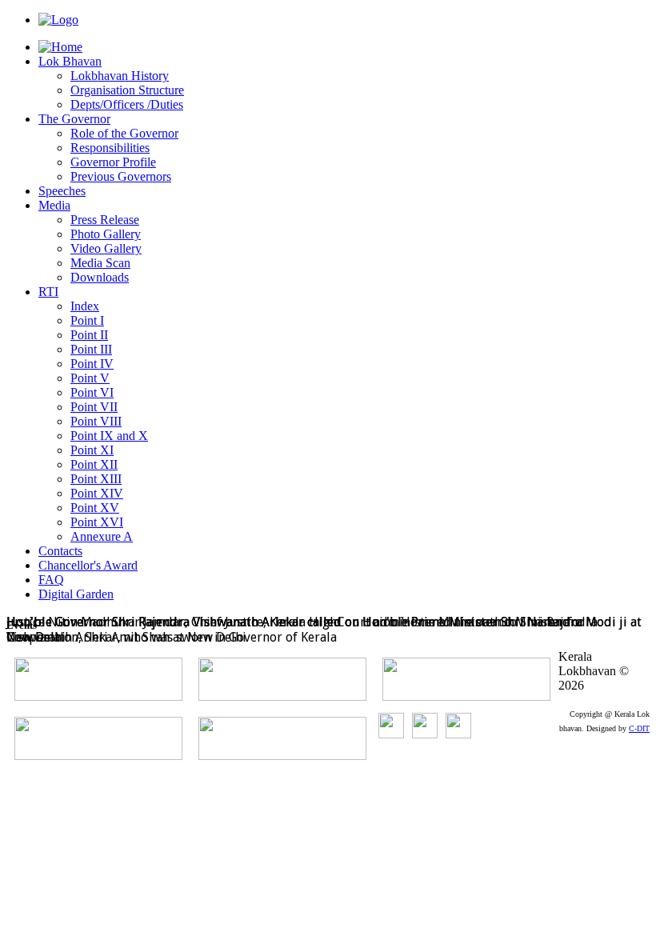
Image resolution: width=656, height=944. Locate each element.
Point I (87, 320)
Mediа (54, 205)
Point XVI (96, 522)
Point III (91, 349)
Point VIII (96, 421)
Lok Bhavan (70, 61)
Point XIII (96, 479)
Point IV (92, 363)
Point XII (94, 464)
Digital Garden (76, 594)
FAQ (51, 579)
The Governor (74, 119)
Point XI (92, 450)
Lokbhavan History (119, 75)
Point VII (94, 407)
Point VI (92, 392)
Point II (89, 335)
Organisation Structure (127, 90)
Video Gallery (106, 248)
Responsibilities (110, 147)
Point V (90, 378)
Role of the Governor (124, 133)
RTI (48, 291)
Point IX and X (109, 435)
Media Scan (100, 263)
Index (84, 306)
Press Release (104, 219)
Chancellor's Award (88, 565)
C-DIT (639, 728)
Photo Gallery (105, 234)
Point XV (94, 507)
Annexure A (101, 536)
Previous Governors (120, 176)
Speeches (62, 191)
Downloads (99, 277)
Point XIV (96, 493)
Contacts (60, 551)
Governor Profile (113, 162)
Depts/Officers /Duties (126, 104)
